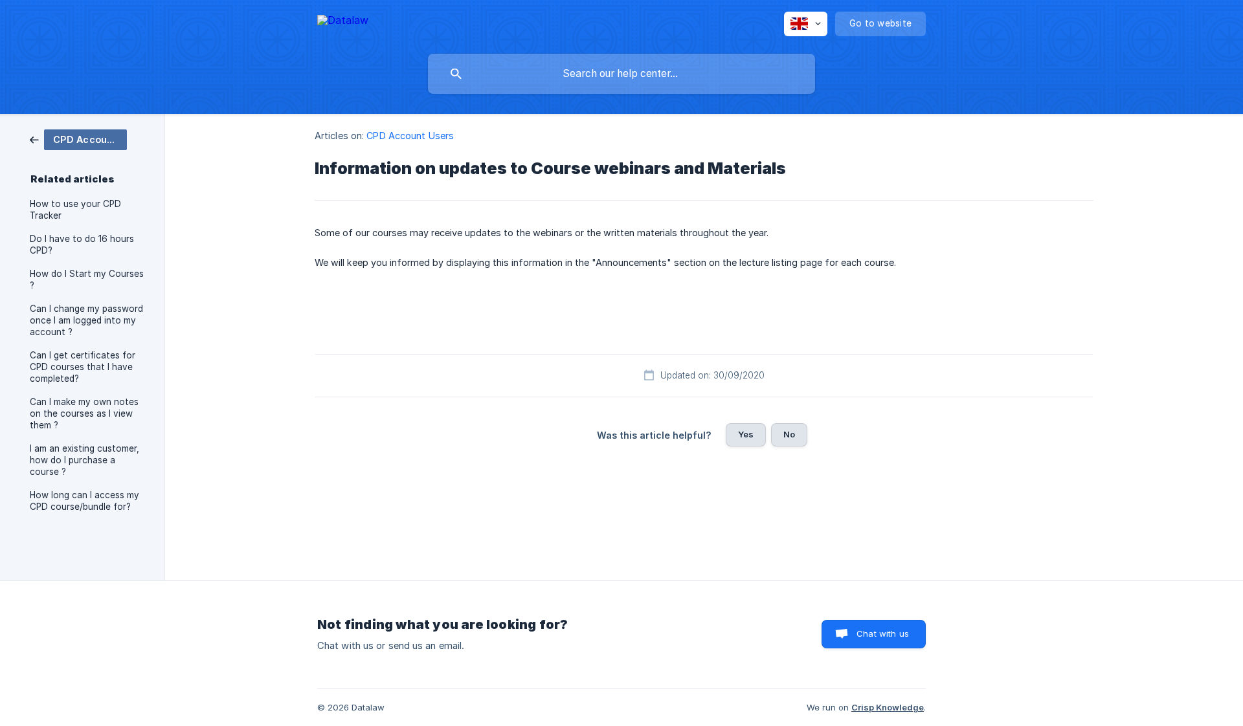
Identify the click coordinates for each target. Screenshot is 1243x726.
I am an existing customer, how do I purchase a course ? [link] (84, 460)
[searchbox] (621, 74)
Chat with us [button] (883, 633)
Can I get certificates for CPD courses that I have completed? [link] (82, 367)
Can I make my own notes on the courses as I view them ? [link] (84, 413)
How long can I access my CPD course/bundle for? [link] (84, 501)
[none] (342, 22)
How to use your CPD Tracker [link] (75, 210)
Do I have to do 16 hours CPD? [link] (82, 245)
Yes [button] (746, 434)
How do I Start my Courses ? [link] (87, 280)
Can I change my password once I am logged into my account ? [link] (86, 320)
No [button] (789, 434)
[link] (78, 139)
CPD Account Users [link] (410, 135)
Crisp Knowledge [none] (887, 707)
